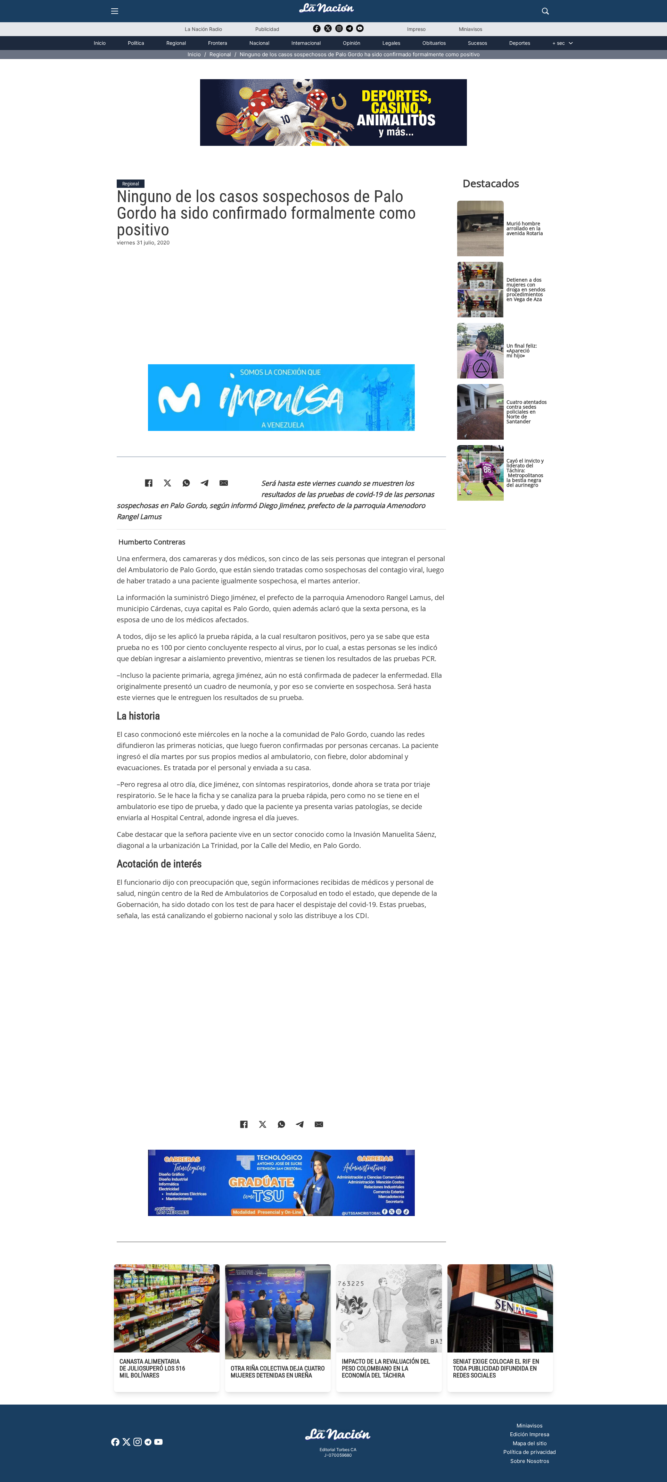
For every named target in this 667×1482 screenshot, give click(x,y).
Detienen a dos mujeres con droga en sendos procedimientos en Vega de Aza (526, 289)
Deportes (519, 43)
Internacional (306, 43)
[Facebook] (148, 483)
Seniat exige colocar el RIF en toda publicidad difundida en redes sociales (496, 1368)
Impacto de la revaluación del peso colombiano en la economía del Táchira (386, 1368)
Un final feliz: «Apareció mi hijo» (522, 350)
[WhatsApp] (186, 483)
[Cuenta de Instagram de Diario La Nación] (137, 1444)
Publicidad (267, 29)
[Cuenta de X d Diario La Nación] (126, 1444)
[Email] (224, 483)
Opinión (351, 43)
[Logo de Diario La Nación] (338, 1436)
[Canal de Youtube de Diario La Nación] (360, 31)
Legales (391, 43)
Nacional (259, 43)
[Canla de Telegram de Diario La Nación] (148, 1444)
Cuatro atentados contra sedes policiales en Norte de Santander (527, 412)
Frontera (217, 43)
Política (136, 43)
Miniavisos (470, 29)
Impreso (416, 29)
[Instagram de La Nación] (339, 31)
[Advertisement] (281, 295)
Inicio (100, 43)
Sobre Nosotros (529, 1461)
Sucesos (477, 43)
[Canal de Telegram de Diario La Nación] (349, 30)
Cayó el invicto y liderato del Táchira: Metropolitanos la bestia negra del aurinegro (525, 472)
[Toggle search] (545, 11)
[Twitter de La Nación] (328, 31)
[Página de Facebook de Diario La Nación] (115, 1444)
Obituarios (434, 43)
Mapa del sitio (530, 1443)
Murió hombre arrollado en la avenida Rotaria (525, 228)
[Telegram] (205, 483)
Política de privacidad (529, 1452)
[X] (167, 483)
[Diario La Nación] (326, 10)
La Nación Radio (203, 29)
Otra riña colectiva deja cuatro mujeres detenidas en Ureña (278, 1372)
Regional (176, 43)
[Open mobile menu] (114, 11)
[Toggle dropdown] (570, 43)
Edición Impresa (529, 1434)
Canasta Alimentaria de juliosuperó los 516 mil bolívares (152, 1368)
